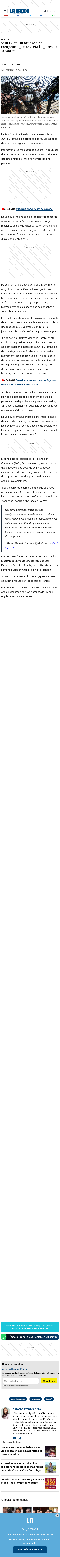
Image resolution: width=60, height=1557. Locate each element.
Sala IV (49, 1399)
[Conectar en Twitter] (20, 1438)
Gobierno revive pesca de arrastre (34, 209)
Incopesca (36, 1399)
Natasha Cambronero (12, 64)
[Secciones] (5, 11)
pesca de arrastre (18, 1399)
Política (5, 39)
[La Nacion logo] (19, 11)
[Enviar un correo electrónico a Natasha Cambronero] (14, 1438)
